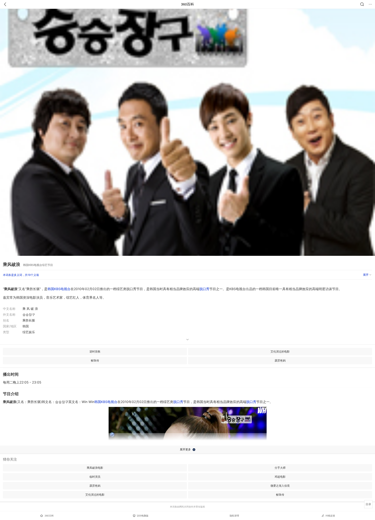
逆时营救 (94, 351)
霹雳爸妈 (280, 360)
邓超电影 (280, 476)
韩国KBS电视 (105, 402)
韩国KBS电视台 (59, 289)
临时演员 (94, 476)
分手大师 (280, 467)
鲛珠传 (95, 360)
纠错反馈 (330, 515)
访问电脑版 (142, 515)
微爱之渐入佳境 (280, 485)
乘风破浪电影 (95, 467)
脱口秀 (204, 289)
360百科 (187, 4)
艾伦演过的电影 (280, 351)
